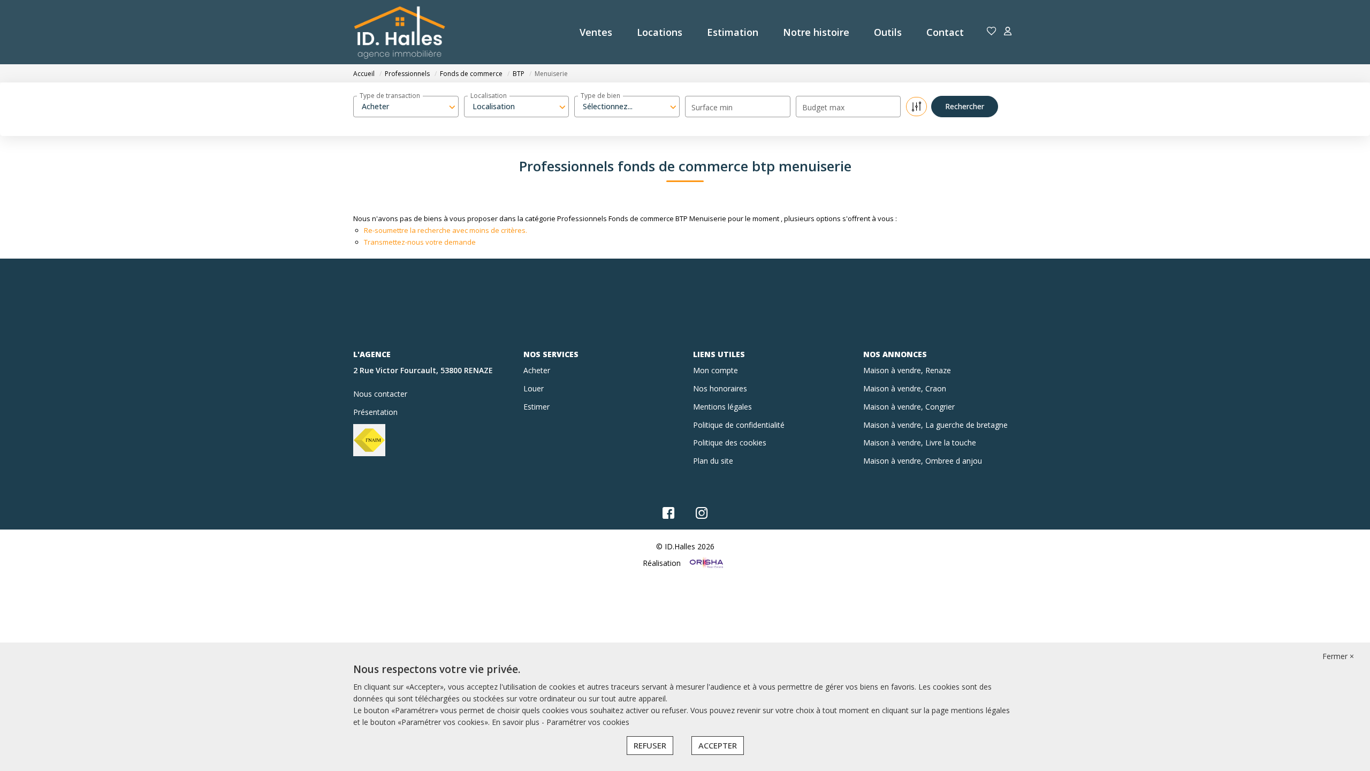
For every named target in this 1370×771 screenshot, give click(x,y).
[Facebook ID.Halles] (668, 515)
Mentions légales (722, 407)
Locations (659, 32)
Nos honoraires (720, 388)
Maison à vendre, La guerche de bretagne (935, 425)
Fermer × (1338, 656)
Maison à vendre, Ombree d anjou (922, 461)
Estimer (536, 407)
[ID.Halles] (399, 32)
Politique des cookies (729, 442)
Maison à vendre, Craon (904, 388)
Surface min (712, 107)
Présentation (375, 412)
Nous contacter (380, 394)
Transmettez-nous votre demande (420, 242)
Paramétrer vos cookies (587, 722)
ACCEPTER (717, 745)
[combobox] (406, 106)
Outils (888, 32)
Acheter (536, 370)
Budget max (823, 107)
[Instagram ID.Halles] (702, 515)
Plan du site (713, 461)
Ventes (596, 32)
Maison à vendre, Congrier (909, 407)
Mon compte (715, 370)
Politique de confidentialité (739, 425)
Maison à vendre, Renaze (907, 370)
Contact (945, 32)
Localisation (488, 95)
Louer (533, 388)
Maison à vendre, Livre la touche (919, 442)
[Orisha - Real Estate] (705, 562)
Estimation (732, 32)
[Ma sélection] (991, 32)
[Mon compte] (1007, 32)
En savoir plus (517, 722)
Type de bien (600, 95)
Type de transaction (390, 95)
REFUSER (650, 745)
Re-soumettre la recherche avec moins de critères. (445, 230)
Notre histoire (816, 32)
